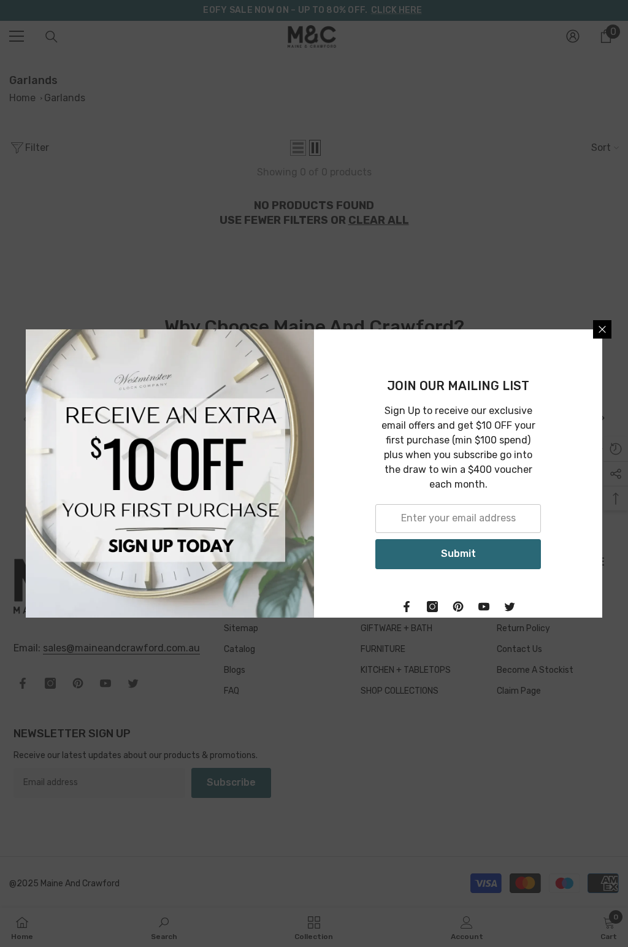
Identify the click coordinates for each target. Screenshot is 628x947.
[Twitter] (510, 606)
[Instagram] (432, 606)
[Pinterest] (458, 606)
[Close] (602, 329)
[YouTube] (484, 606)
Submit (458, 553)
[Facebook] (406, 606)
